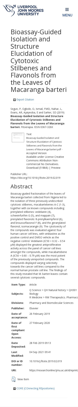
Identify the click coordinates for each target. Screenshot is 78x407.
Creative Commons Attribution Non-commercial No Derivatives (45, 160)
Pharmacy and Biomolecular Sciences (51, 303)
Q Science (35, 290)
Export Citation (25, 99)
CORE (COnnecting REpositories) (35, 388)
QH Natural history (55, 290)
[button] (13, 379)
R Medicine (35, 297)
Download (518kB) (37, 167)
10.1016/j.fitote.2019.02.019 (45, 361)
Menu (67, 15)
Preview (55, 167)
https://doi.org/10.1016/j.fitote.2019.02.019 (35, 177)
